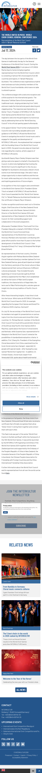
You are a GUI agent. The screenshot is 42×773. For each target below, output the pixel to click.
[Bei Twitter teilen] (38, 50)
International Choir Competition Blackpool (18, 726)
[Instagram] (8, 744)
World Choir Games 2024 (11, 67)
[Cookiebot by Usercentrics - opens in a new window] (31, 362)
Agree (5, 512)
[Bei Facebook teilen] (34, 50)
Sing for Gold (8, 734)
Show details (31, 397)
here (7, 473)
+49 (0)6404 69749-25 (13, 715)
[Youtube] (23, 744)
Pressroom (8, 755)
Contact (16, 755)
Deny (21, 409)
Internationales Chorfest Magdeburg (16, 729)
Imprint (23, 755)
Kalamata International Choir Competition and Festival (21, 731)
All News (21, 689)
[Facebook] (13, 744)
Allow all (21, 403)
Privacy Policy (31, 755)
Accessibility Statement (20, 757)
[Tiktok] (18, 744)
